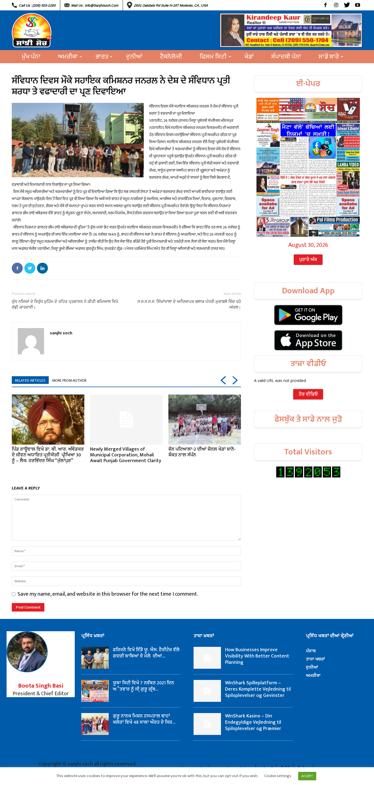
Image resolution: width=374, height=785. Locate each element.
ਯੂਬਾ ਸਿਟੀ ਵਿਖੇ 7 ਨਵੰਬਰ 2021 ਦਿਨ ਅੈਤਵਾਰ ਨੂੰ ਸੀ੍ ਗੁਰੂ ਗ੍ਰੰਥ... (143, 686)
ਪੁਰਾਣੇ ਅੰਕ (308, 260)
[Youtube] (357, 5)
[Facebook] (325, 5)
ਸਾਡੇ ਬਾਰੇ (329, 56)
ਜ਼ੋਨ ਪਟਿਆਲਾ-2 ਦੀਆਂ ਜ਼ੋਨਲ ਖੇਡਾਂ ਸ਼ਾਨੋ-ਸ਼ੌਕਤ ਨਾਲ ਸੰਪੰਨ (202, 452)
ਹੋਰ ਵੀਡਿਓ (308, 394)
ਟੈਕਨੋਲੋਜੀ (171, 56)
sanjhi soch (61, 332)
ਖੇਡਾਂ (249, 56)
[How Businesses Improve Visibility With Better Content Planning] (207, 658)
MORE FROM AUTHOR (69, 380)
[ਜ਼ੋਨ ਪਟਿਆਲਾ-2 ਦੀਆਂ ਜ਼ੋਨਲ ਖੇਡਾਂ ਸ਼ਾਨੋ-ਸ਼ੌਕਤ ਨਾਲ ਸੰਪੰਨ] (204, 419)
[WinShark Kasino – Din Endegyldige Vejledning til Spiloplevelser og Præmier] (207, 724)
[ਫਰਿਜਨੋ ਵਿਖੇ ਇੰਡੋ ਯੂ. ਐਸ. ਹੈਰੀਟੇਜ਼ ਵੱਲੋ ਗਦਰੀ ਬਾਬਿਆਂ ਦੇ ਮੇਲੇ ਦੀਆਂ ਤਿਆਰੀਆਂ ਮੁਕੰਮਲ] (95, 658)
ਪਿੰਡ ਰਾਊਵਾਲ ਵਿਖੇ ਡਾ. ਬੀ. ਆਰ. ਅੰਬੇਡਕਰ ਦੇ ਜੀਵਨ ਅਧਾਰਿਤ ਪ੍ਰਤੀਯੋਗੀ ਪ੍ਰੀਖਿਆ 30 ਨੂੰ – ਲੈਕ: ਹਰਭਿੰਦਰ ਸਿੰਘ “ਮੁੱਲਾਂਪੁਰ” (48, 455)
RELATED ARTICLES (30, 380)
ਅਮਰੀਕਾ (68, 56)
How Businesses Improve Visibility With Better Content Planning (257, 656)
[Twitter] (347, 5)
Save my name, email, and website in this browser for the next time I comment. (108, 594)
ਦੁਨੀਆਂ (134, 56)
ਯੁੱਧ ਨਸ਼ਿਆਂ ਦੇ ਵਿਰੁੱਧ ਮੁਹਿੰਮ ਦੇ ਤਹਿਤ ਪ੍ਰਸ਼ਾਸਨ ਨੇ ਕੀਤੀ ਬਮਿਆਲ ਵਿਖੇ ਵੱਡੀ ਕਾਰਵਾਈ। (65, 304)
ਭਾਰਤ (102, 56)
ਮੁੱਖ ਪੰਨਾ (31, 56)
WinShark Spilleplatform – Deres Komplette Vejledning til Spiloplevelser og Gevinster (258, 689)
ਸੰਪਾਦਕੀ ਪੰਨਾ (286, 56)
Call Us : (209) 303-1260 (37, 5)
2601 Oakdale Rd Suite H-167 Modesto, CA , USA (171, 5)
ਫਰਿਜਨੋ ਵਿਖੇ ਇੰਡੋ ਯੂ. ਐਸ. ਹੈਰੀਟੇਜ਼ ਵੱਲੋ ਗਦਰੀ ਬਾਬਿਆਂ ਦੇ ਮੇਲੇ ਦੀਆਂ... (146, 653)
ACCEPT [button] (307, 776)
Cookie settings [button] (277, 775)
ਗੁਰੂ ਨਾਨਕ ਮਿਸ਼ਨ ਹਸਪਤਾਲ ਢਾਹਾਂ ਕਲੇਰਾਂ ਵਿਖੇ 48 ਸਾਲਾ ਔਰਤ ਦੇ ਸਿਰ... (144, 719)
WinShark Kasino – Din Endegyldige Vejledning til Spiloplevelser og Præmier (253, 722)
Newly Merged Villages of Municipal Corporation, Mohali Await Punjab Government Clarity (125, 455)
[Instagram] (336, 5)
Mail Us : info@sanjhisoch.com (94, 5)
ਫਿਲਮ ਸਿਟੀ (213, 56)
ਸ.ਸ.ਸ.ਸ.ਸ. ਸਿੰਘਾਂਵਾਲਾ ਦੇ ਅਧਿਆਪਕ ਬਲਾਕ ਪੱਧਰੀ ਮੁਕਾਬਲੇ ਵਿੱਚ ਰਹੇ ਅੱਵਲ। (189, 304)
